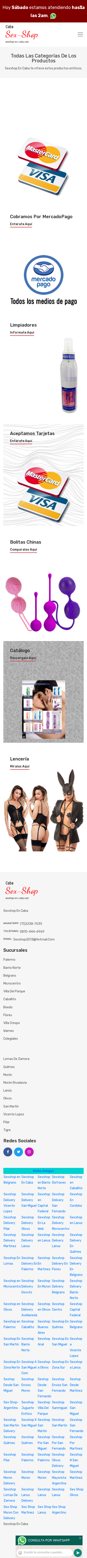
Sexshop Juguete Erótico (27, 1407)
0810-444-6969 (32, 932)
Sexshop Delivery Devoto (27, 1286)
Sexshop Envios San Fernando (60, 1384)
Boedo (7, 1007)
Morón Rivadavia (15, 1083)
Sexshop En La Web (44, 1223)
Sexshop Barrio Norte (27, 1344)
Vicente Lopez (13, 1114)
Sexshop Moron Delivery (10, 1477)
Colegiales (10, 1039)
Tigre (7, 1130)
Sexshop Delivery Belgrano (58, 1286)
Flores (7, 1015)
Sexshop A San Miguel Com (29, 1367)
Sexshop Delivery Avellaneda (29, 1309)
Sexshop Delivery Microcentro (60, 1223)
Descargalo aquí (23, 658)
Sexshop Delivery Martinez (10, 1240)
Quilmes (9, 1067)
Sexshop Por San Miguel (44, 1442)
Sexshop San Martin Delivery (11, 1425)
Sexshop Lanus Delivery (27, 1495)
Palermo (9, 960)
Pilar (6, 1122)
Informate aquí (22, 332)
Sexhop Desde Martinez (76, 1384)
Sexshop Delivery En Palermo (29, 1263)
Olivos (7, 1098)
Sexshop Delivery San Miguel (29, 1199)
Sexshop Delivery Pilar (10, 1223)
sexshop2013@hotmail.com (34, 939)
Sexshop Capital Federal (76, 1309)
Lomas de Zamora (16, 1059)
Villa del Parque (14, 991)
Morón (7, 1075)
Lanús (7, 1090)
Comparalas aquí (23, 549)
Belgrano (9, 976)
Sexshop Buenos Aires (44, 1327)
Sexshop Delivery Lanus (27, 1240)
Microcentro (12, 983)
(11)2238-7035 (31, 924)
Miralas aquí (19, 766)
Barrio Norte (12, 968)
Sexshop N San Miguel (76, 1460)
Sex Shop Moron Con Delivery (11, 1512)
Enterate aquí (21, 224)
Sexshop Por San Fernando (59, 1442)
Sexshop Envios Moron (27, 1384)
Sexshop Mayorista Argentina (59, 1477)
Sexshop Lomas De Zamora (11, 1495)
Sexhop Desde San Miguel (11, 1384)
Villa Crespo (11, 1023)
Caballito (9, 999)
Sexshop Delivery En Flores (60, 1263)
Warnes (8, 1031)
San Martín (11, 1106)
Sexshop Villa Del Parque (44, 1407)
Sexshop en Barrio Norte (44, 1182)
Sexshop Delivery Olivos (27, 1223)
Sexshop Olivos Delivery (58, 1460)
